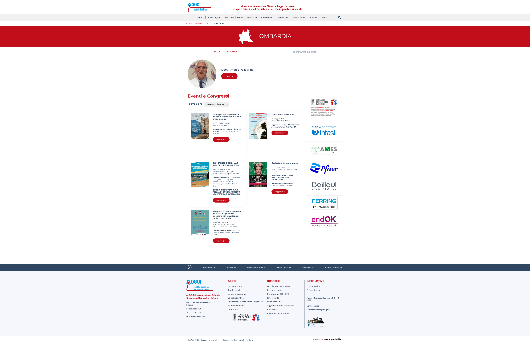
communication (334, 339)
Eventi (240, 17)
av (325, 339)
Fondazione (266, 17)
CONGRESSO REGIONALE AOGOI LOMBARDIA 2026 (226, 164)
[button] (339, 17)
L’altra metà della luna (282, 114)
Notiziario (229, 17)
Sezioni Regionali (202, 24)
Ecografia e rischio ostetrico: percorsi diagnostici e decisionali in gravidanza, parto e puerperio (227, 214)
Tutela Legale (213, 17)
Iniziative (313, 17)
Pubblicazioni (299, 17)
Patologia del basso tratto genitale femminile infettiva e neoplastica (227, 116)
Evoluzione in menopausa (284, 163)
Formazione (252, 17)
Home (189, 24)
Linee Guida (282, 17)
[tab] (225, 51)
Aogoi (199, 17)
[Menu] (188, 17)
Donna (324, 17)
